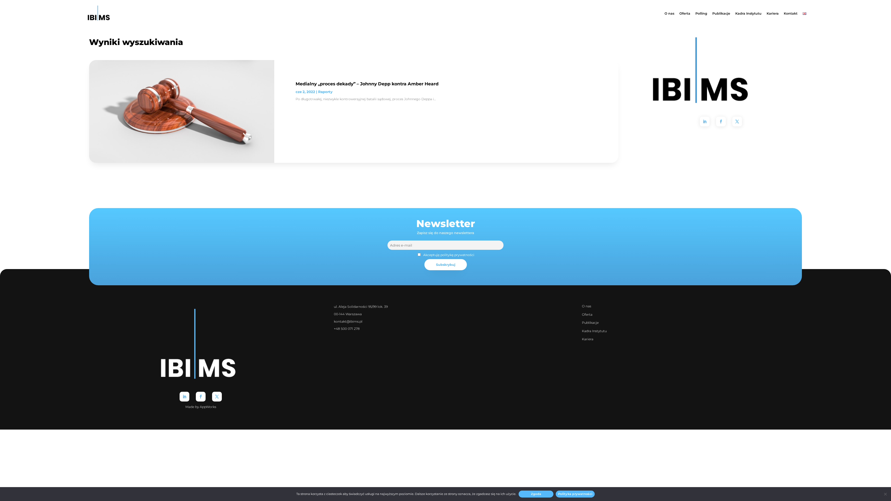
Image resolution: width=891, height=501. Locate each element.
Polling (701, 13)
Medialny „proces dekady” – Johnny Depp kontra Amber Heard (367, 84)
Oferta (684, 13)
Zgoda (536, 494)
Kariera (773, 13)
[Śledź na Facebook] (721, 121)
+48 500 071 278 (347, 329)
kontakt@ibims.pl (348, 321)
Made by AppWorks (200, 407)
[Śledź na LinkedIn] (705, 121)
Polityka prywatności (575, 494)
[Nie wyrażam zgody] (885, 494)
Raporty (325, 92)
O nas (669, 13)
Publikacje (721, 13)
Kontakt (790, 13)
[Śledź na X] (737, 121)
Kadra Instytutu (748, 13)
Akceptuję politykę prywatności (448, 255)
